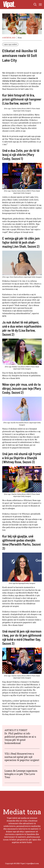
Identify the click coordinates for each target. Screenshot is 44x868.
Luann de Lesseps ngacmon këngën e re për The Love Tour (21, 774)
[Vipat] (8, 4)
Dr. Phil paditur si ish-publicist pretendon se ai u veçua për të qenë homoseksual (20, 738)
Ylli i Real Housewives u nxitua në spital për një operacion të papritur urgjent (22, 757)
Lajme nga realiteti (10, 44)
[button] (35, 4)
